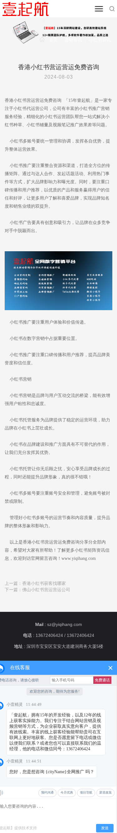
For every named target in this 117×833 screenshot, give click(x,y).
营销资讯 (73, 40)
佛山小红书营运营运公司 (46, 589)
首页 (53, 40)
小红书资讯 (100, 40)
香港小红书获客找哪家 (44, 583)
